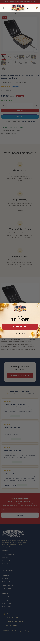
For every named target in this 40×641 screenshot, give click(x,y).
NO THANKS (20, 333)
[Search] (28, 8)
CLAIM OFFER (20, 326)
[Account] (32, 8)
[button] (37, 8)
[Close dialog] (37, 304)
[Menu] (3, 8)
